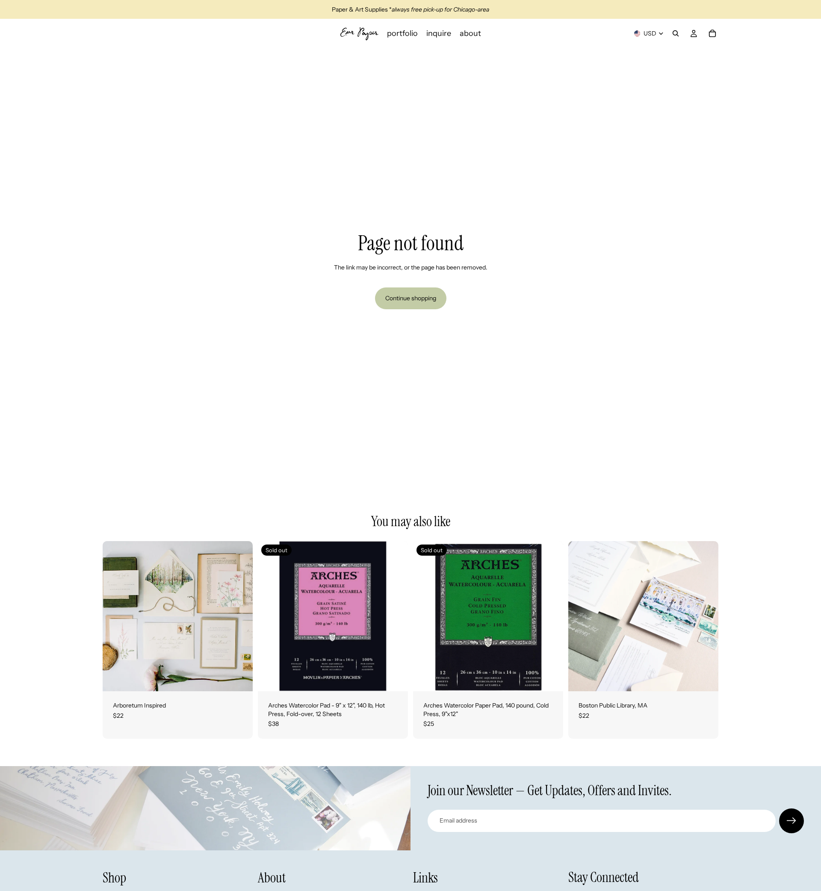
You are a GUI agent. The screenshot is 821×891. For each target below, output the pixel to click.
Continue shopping (410, 298)
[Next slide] (240, 616)
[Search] (675, 33)
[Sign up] (791, 820)
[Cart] (712, 33)
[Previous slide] (115, 616)
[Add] (239, 678)
